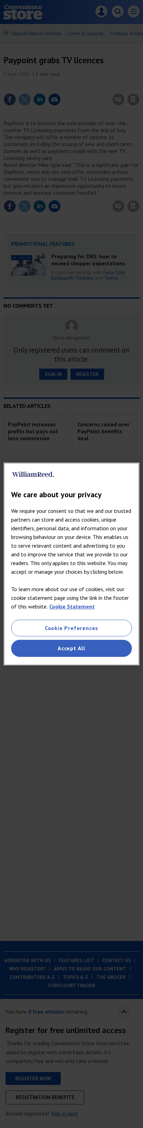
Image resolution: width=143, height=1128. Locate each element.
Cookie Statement (72, 606)
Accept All (71, 648)
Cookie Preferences (71, 628)
